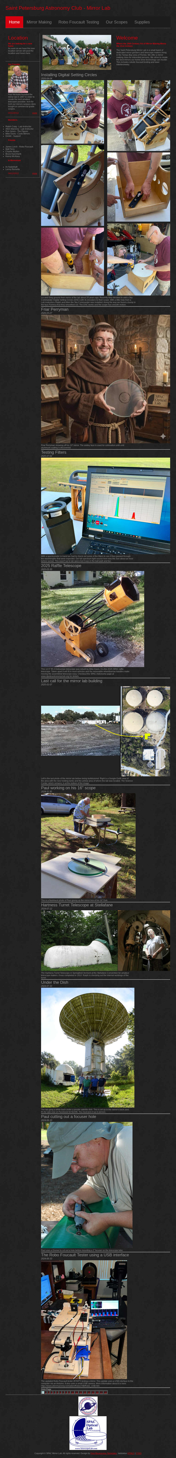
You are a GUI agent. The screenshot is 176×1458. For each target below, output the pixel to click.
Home (14, 22)
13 (85, 1392)
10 (73, 1392)
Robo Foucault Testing (78, 22)
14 (89, 1392)
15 (93, 1392)
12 (81, 1392)
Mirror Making (39, 22)
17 (101, 1392)
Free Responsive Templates (104, 1453)
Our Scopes (117, 22)
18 (105, 1392)
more (34, 113)
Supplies (142, 22)
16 (97, 1392)
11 (77, 1392)
